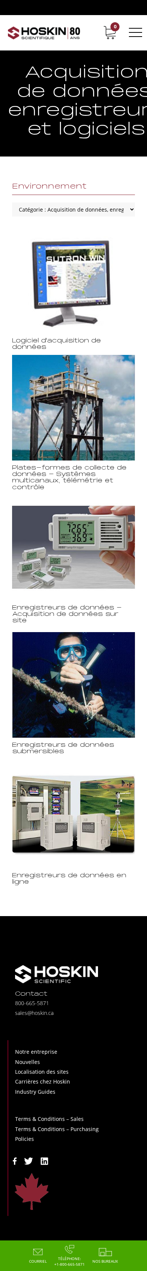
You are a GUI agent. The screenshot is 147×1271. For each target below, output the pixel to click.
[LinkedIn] (44, 1160)
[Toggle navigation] (134, 32)
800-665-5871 (32, 1003)
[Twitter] (28, 1160)
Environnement (49, 186)
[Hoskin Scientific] (44, 33)
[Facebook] (15, 1160)
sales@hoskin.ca (34, 1012)
